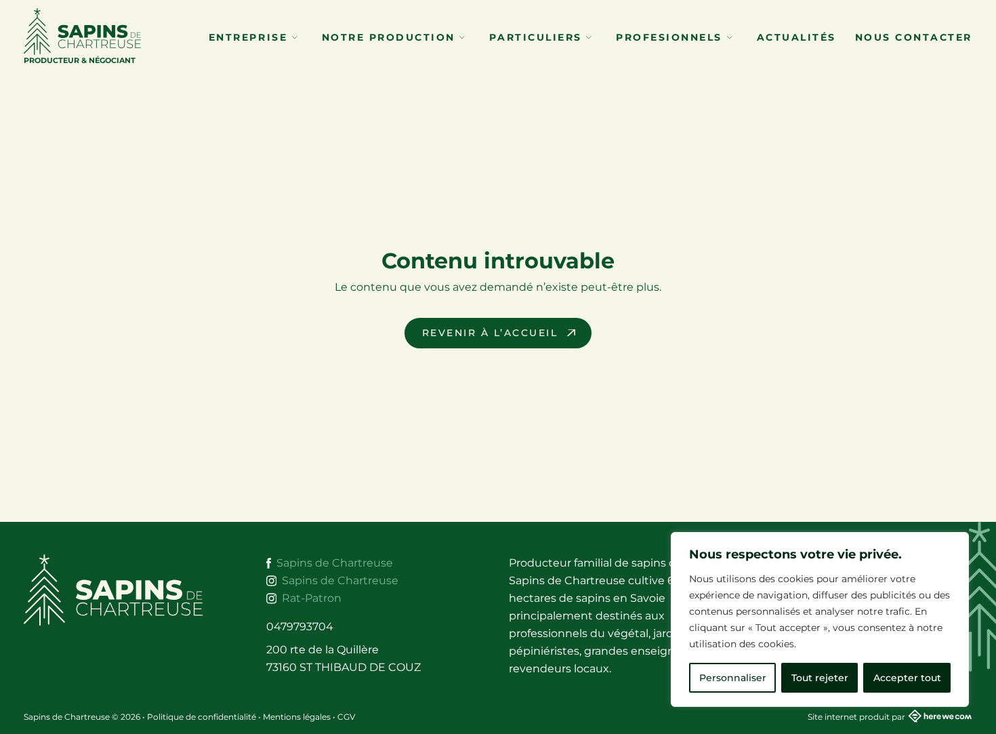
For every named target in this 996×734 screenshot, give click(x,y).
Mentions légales (297, 717)
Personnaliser (732, 678)
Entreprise (250, 37)
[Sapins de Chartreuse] (123, 590)
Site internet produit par (856, 717)
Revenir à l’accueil (490, 333)
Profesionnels (671, 37)
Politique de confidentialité (201, 717)
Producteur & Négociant (80, 60)
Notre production (391, 37)
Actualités (796, 37)
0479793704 (299, 626)
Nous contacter (913, 37)
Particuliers (537, 37)
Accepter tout (907, 678)
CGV (346, 717)
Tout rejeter (819, 678)
